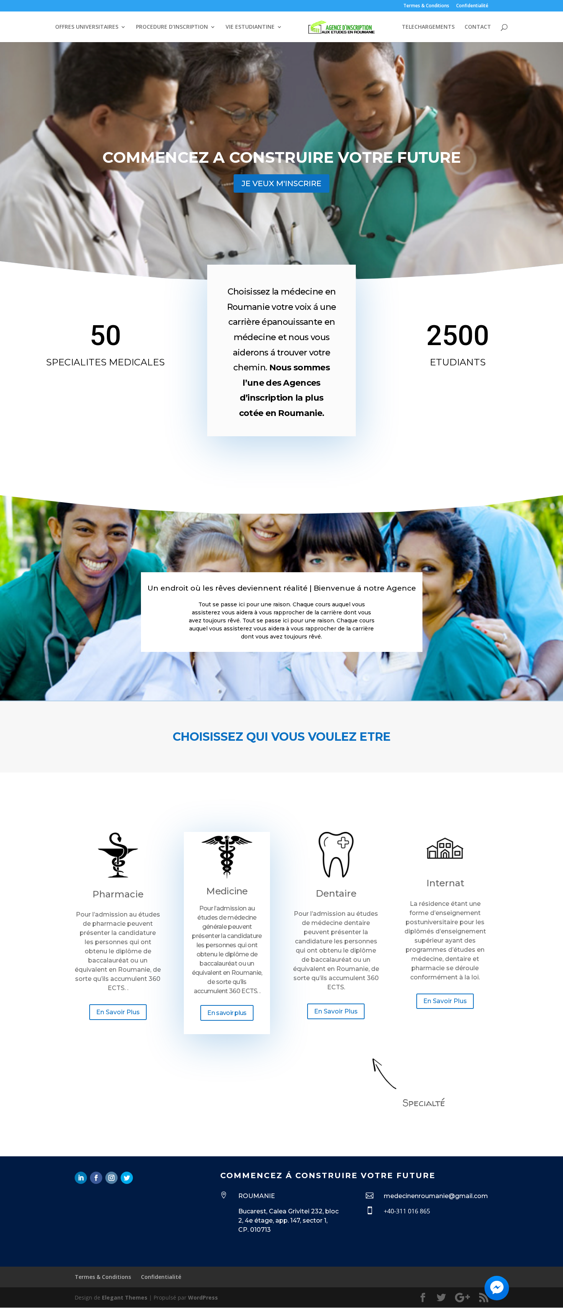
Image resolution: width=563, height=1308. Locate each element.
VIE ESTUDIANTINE (250, 27)
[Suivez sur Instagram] (111, 1178)
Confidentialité (472, 6)
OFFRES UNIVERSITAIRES (86, 27)
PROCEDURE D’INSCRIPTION (172, 27)
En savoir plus (226, 1013)
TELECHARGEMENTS (428, 27)
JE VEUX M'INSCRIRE (281, 183)
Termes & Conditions (426, 6)
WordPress (203, 1297)
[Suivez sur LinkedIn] (81, 1178)
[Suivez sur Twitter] (127, 1178)
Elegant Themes (124, 1297)
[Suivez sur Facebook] (96, 1178)
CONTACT (478, 27)
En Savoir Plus (118, 1012)
